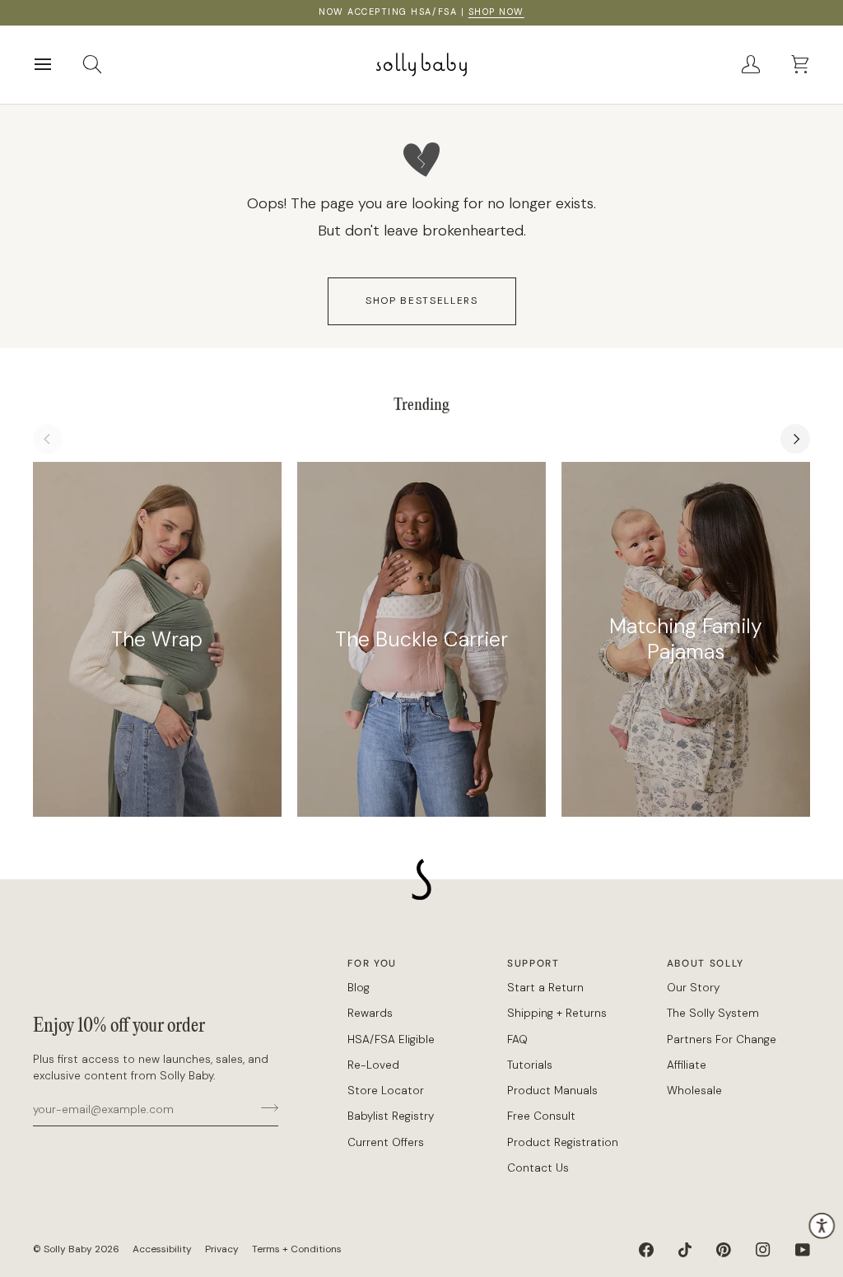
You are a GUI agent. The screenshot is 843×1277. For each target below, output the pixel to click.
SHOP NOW (496, 11)
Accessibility (162, 1249)
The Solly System (713, 1013)
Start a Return (545, 988)
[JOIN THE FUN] (264, 1107)
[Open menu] (57, 65)
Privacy (222, 1249)
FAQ (517, 1039)
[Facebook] (646, 1249)
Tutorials (529, 1065)
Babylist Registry (390, 1116)
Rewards (370, 1013)
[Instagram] (763, 1249)
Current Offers (385, 1142)
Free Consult (541, 1116)
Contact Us (538, 1168)
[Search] (107, 65)
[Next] (795, 439)
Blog (358, 988)
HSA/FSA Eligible (391, 1039)
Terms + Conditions (297, 1249)
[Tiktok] (685, 1249)
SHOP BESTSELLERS (422, 300)
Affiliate (686, 1065)
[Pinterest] (723, 1249)
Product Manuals (552, 1091)
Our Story (693, 988)
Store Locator (385, 1091)
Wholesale (694, 1091)
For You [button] (372, 963)
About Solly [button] (705, 963)
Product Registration (562, 1142)
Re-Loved (373, 1065)
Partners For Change (721, 1039)
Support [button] (533, 963)
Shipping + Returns (557, 1013)
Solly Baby (68, 1249)
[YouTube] (802, 1249)
